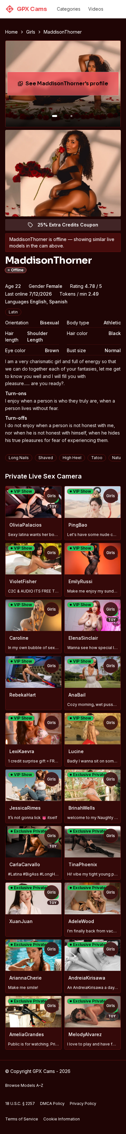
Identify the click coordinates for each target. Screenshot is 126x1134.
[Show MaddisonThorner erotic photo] (54, 116)
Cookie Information (61, 1119)
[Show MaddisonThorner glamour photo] (71, 116)
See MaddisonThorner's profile (69, 85)
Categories (68, 9)
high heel (72, 457)
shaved (45, 457)
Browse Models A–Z (24, 1085)
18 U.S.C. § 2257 (20, 1103)
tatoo (96, 457)
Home (11, 32)
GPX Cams (27, 9)
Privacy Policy (83, 1103)
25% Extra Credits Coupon (71, 226)
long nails (19, 457)
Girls (30, 32)
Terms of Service (21, 1119)
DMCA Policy (52, 1103)
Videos (95, 9)
